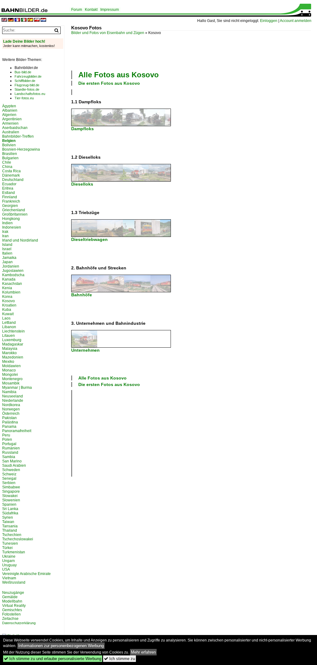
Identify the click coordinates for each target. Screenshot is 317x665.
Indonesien (11, 227)
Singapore (11, 491)
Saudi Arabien (14, 465)
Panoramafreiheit (16, 431)
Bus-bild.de (23, 72)
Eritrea (7, 188)
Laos (6, 318)
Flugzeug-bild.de (27, 85)
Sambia (8, 457)
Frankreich (11, 201)
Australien (10, 132)
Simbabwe (11, 487)
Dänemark (11, 175)
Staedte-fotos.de (27, 89)
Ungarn (8, 561)
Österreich (11, 413)
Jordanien (10, 266)
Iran (5, 236)
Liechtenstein (13, 331)
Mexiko (8, 361)
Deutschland (13, 180)
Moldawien (11, 366)
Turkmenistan (13, 552)
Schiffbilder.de (25, 81)
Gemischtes (12, 610)
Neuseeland (12, 396)
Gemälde (10, 597)
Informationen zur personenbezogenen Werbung (61, 645)
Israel (6, 249)
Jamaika (9, 257)
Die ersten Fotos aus (109, 83)
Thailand (9, 530)
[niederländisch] (43, 20)
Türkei (7, 548)
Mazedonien (12, 357)
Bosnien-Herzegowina (21, 149)
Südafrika (10, 513)
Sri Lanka (10, 509)
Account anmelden (295, 21)
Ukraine (8, 556)
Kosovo (8, 301)
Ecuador (9, 184)
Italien (7, 253)
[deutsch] (11, 20)
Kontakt (91, 9)
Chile (6, 162)
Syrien (7, 517)
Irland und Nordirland (20, 240)
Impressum (109, 9)
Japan (7, 262)
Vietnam (9, 578)
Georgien (10, 206)
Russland (10, 452)
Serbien (8, 483)
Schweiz (9, 474)
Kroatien (9, 305)
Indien (7, 223)
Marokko (9, 353)
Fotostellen (11, 614)
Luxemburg (11, 340)
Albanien (9, 110)
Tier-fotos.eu (24, 98)
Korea (7, 296)
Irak (5, 232)
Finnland (9, 197)
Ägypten (9, 106)
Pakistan (9, 418)
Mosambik (11, 383)
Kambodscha (13, 275)
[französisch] (17, 20)
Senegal (9, 478)
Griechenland (13, 210)
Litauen (8, 335)
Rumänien (11, 448)
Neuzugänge (13, 592)
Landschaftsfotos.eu (30, 94)
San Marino (12, 461)
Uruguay (9, 565)
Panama (9, 426)
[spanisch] (30, 20)
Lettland (9, 322)
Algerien (9, 115)
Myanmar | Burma (17, 387)
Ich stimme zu (119, 658)
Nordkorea (11, 405)
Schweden (11, 470)
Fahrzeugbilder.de (28, 76)
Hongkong (11, 219)
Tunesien (10, 543)
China (7, 167)
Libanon (9, 327)
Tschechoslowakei (17, 539)
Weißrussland (13, 582)
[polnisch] (37, 20)
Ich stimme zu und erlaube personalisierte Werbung (52, 658)
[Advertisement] (184, 52)
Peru (6, 435)
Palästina (10, 422)
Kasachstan (12, 283)
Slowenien (11, 500)
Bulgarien (10, 158)
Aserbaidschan (15, 128)
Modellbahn (12, 601)
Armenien (10, 123)
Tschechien (11, 535)
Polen (7, 439)
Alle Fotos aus (118, 75)
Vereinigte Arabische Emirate (26, 574)
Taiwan (8, 522)
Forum (76, 9)
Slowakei (10, 496)
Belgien (8, 141)
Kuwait (8, 314)
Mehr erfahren (143, 652)
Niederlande (12, 400)
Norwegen (11, 409)
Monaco (9, 370)
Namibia (9, 392)
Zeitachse (10, 618)
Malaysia (9, 348)
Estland (8, 193)
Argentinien (12, 119)
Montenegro (12, 379)
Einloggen (268, 21)
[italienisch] (24, 20)
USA (6, 569)
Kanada (8, 279)
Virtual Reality (14, 605)
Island (7, 244)
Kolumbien (11, 292)
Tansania (10, 526)
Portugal (9, 444)
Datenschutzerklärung (19, 623)
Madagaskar (12, 344)
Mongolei (10, 374)
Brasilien (9, 154)
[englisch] (4, 20)
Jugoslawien (13, 270)
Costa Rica (11, 171)
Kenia (7, 288)
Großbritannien (15, 214)
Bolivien (9, 145)
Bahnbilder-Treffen (18, 136)
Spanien (9, 504)
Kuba (6, 309)
